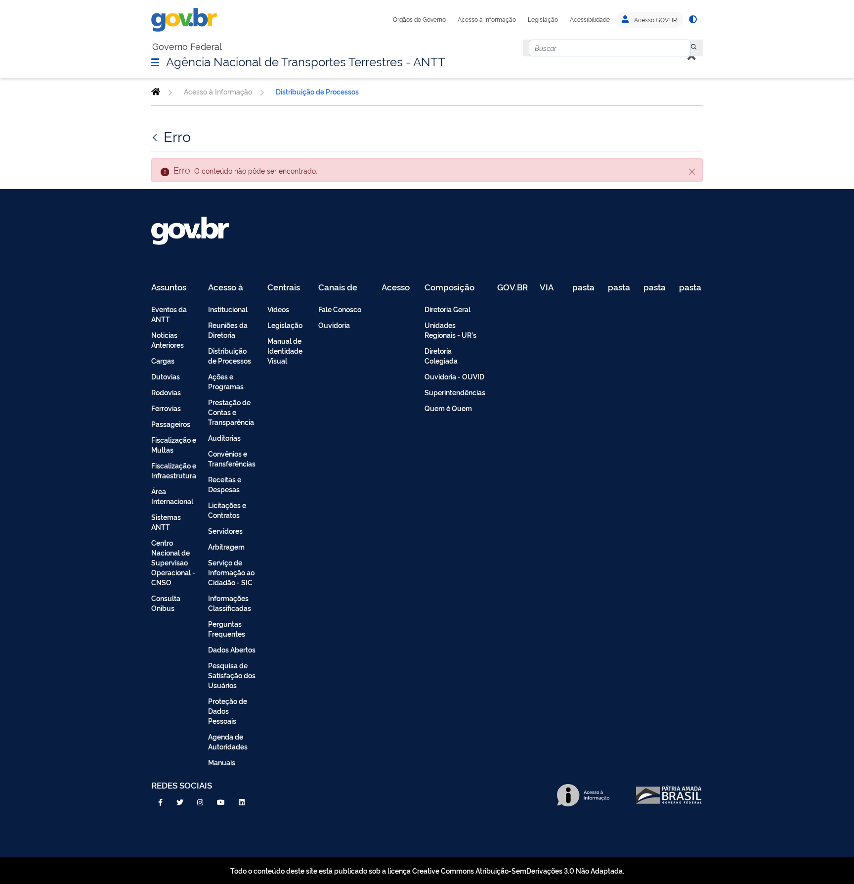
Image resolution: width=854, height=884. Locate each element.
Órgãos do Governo (419, 19)
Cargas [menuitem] (162, 360)
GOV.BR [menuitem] (512, 287)
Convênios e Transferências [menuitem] (232, 458)
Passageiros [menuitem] (170, 423)
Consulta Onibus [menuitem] (165, 602)
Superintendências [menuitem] (455, 392)
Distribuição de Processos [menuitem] (229, 355)
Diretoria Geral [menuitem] (447, 309)
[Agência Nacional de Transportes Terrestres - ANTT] (155, 91)
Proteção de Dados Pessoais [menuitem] (227, 710)
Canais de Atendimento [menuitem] (344, 287)
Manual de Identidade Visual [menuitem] (284, 350)
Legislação (543, 19)
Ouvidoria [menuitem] (334, 324)
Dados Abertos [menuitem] (232, 649)
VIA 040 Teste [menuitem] (550, 287)
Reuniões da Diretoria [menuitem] (228, 329)
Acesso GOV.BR (655, 20)
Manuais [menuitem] (221, 762)
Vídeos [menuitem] (278, 309)
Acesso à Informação (487, 19)
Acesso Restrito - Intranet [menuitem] (397, 287)
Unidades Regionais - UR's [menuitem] (450, 329)
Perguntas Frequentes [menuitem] (226, 628)
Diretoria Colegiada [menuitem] (441, 355)
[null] (694, 48)
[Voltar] (155, 136)
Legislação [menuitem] (284, 324)
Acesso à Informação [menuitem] (231, 287)
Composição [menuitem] (449, 287)
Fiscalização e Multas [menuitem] (173, 444)
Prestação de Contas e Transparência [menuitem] (231, 411)
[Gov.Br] (184, 20)
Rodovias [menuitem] (166, 392)
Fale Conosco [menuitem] (339, 309)
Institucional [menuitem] (228, 309)
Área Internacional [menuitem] (172, 496)
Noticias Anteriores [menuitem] (167, 339)
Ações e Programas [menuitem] (226, 381)
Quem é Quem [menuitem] (448, 408)
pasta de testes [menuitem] (584, 287)
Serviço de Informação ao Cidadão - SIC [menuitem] (231, 572)
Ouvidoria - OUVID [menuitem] (454, 376)
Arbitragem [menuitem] (226, 546)
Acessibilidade (590, 19)
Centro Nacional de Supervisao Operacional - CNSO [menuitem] (173, 562)
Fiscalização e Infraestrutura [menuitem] (173, 470)
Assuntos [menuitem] (168, 287)
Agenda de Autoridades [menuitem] (228, 741)
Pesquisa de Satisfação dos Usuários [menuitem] (232, 675)
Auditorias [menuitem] (224, 437)
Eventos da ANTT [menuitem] (169, 314)
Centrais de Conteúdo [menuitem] (286, 287)
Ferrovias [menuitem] (166, 408)
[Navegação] (155, 61)
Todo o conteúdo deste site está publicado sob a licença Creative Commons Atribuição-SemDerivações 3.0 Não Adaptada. (427, 870)
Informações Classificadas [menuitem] (229, 602)
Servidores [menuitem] (225, 530)
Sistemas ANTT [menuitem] (166, 521)
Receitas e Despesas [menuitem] (224, 484)
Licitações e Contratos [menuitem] (227, 509)
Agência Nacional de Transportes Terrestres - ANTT (305, 60)
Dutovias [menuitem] (165, 376)
